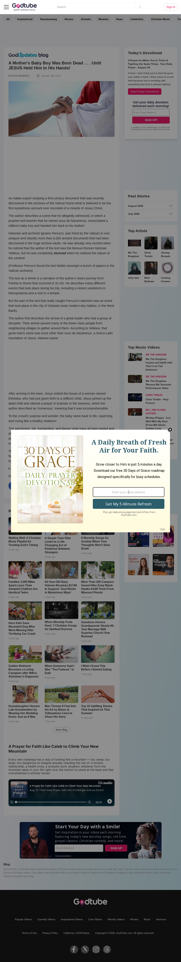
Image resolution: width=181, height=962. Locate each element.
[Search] (140, 7)
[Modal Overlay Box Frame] (90, 481)
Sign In (170, 6)
